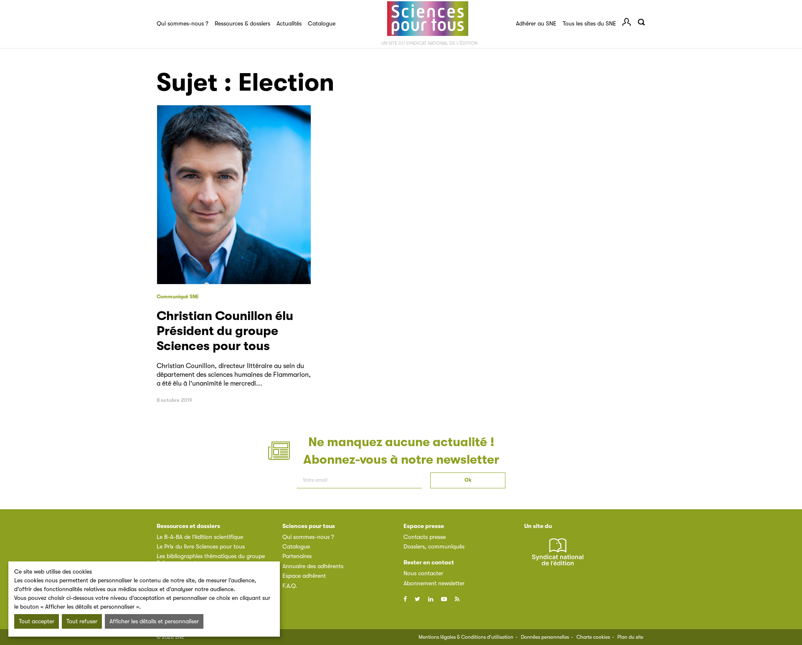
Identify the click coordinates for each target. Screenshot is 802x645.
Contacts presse (425, 536)
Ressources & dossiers (242, 23)
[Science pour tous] (427, 18)
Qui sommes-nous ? (182, 23)
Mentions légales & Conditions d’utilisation (466, 637)
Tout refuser (81, 621)
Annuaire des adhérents (312, 566)
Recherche (641, 22)
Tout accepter (36, 621)
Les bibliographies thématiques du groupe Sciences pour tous (211, 559)
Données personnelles (545, 637)
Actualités (289, 23)
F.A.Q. (289, 585)
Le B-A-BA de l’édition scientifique (200, 536)
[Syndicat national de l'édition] (557, 556)
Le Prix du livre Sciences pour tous (201, 546)
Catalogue (321, 23)
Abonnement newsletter (434, 583)
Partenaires (297, 556)
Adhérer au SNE (536, 23)
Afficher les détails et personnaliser (154, 621)
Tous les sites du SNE (589, 23)
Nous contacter (423, 573)
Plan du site (630, 637)
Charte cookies (593, 637)
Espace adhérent (304, 575)
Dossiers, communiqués (434, 546)
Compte (626, 22)
